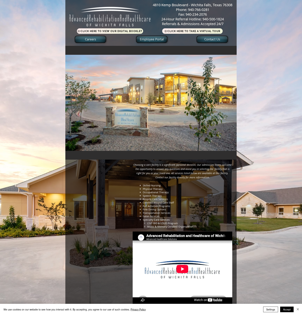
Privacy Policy (138, 309)
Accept (287, 309)
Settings (270, 309)
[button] (151, 103)
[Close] (298, 309)
